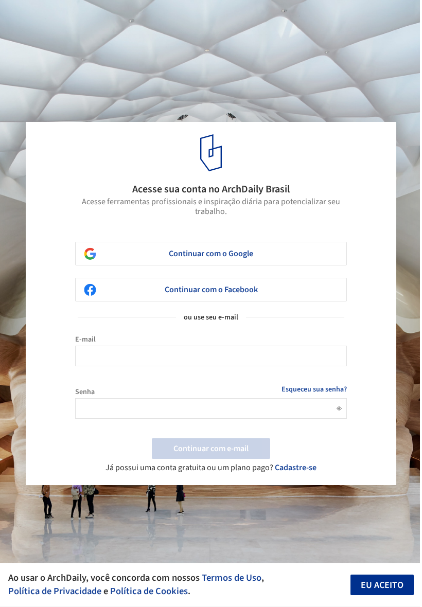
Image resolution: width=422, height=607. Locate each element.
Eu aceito (382, 585)
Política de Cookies (149, 591)
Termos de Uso (231, 577)
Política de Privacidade (54, 591)
